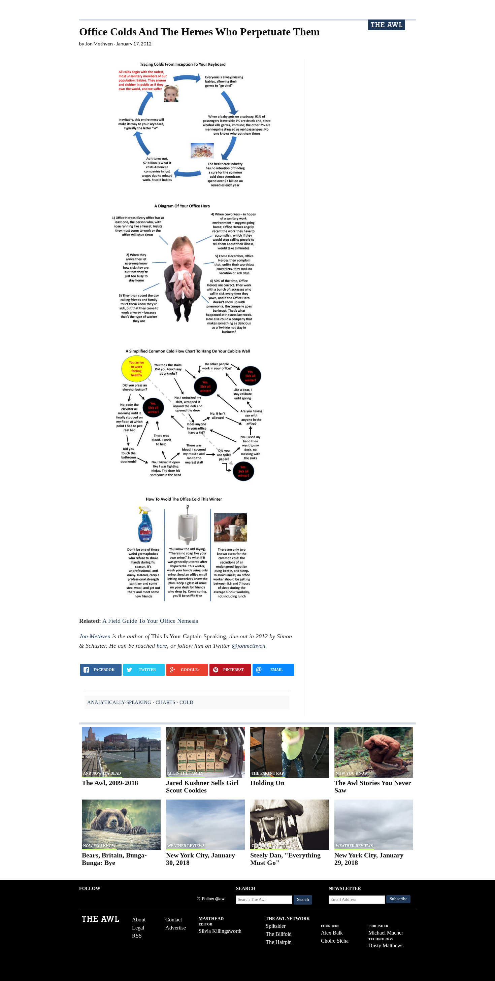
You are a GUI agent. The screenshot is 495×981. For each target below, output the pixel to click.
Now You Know (352, 773)
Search (303, 899)
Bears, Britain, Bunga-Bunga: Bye (114, 859)
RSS (137, 936)
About (138, 919)
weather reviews (185, 846)
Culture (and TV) (269, 846)
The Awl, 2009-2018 (110, 782)
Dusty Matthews (385, 945)
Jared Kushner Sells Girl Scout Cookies (202, 786)
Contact (173, 919)
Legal (138, 928)
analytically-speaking (119, 702)
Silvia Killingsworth (220, 931)
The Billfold (279, 934)
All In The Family (185, 773)
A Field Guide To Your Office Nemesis (150, 620)
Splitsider (276, 926)
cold (186, 702)
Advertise (175, 928)
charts (165, 702)
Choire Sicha (335, 941)
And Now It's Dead (102, 773)
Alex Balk (332, 933)
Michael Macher (385, 933)
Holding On (267, 782)
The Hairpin (279, 942)
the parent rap (268, 773)
